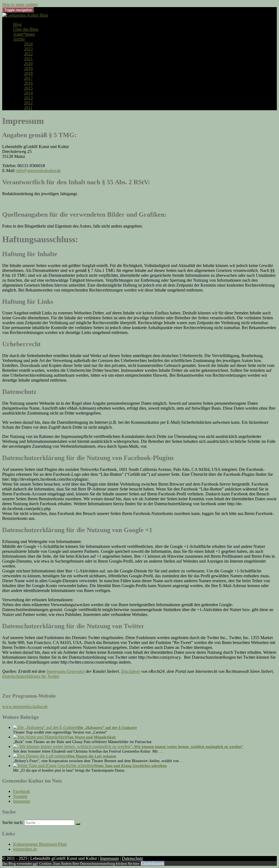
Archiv (19, 39)
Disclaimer (130, 671)
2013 (28, 98)
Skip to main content (20, 4)
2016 (28, 83)
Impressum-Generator (66, 671)
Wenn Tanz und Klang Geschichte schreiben (130, 766)
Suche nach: (12, 822)
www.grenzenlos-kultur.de (25, 706)
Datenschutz (132, 858)
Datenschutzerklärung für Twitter (30, 676)
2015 (28, 88)
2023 (28, 49)
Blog (17, 24)
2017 (28, 78)
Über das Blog (25, 29)
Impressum (109, 858)
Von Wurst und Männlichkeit (91, 737)
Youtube (20, 796)
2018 (28, 73)
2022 (28, 53)
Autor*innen (24, 34)
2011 (28, 107)
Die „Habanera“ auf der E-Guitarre (107, 728)
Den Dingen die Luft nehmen (92, 756)
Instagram (21, 801)
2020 (28, 63)
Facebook (21, 791)
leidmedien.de (25, 849)
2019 (28, 68)
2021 (28, 58)
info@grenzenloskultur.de (38, 170)
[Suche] (78, 824)
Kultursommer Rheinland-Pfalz (40, 844)
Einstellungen (152, 863)
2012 (28, 102)
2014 (28, 93)
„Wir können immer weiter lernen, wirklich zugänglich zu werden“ (187, 747)
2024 (28, 44)
